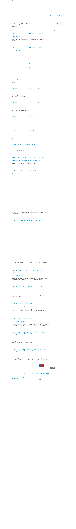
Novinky (58, 15)
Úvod (42, 15)
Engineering (52, 15)
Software (46, 15)
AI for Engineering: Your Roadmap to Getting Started (29, 60)
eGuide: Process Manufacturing (22, 303)
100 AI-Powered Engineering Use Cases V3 (25, 89)
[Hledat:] (59, 23)
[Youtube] (42, 365)
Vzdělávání (64, 15)
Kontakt (64, 18)
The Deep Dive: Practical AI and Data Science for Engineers (27, 271)
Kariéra (47, 373)
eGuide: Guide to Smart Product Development (27, 220)
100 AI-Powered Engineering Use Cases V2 (25, 117)
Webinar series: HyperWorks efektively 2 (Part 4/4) (28, 157)
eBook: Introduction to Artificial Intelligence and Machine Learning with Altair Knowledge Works (30, 350)
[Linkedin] (40, 365)
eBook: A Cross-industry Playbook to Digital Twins (28, 33)
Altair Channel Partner (14, 378)
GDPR (52, 373)
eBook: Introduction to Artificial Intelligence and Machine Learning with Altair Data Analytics (30, 333)
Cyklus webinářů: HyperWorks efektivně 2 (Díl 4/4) (28, 145)
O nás (60, 18)
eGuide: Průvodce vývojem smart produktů (26, 170)
